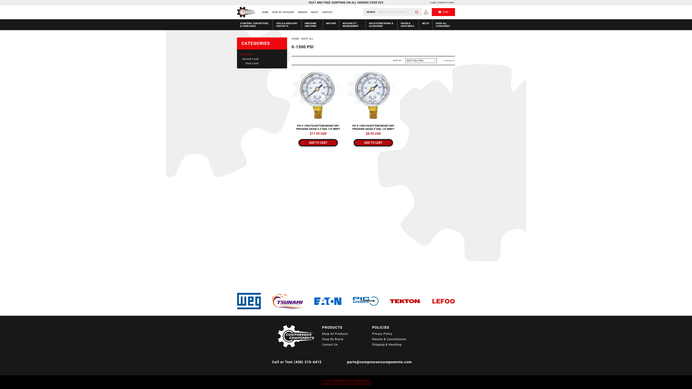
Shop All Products (335, 334)
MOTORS (331, 23)
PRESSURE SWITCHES (310, 24)
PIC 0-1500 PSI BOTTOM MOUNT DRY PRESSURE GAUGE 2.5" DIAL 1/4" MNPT (318, 127)
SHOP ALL (307, 38)
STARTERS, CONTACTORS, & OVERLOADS (254, 24)
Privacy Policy (382, 334)
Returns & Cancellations (389, 339)
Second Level (250, 58)
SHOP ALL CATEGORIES (443, 24)
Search (371, 12)
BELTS (425, 23)
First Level (246, 54)
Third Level (251, 63)
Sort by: (397, 60)
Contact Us (330, 344)
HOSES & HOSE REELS (407, 24)
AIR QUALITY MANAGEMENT (351, 24)
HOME (295, 38)
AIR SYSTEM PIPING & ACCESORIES (381, 24)
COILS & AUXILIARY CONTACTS (286, 24)
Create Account (446, 2)
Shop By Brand (332, 339)
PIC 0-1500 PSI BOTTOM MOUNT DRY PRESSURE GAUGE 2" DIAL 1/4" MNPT (373, 127)
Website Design (331, 384)
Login (433, 2)
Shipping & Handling (387, 344)
